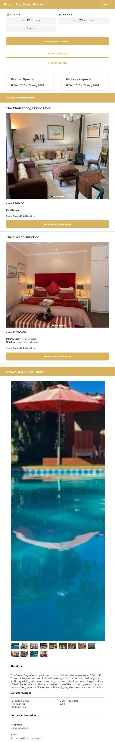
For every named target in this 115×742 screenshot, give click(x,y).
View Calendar (57, 53)
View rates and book (57, 224)
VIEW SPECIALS (57, 62)
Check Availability (57, 41)
